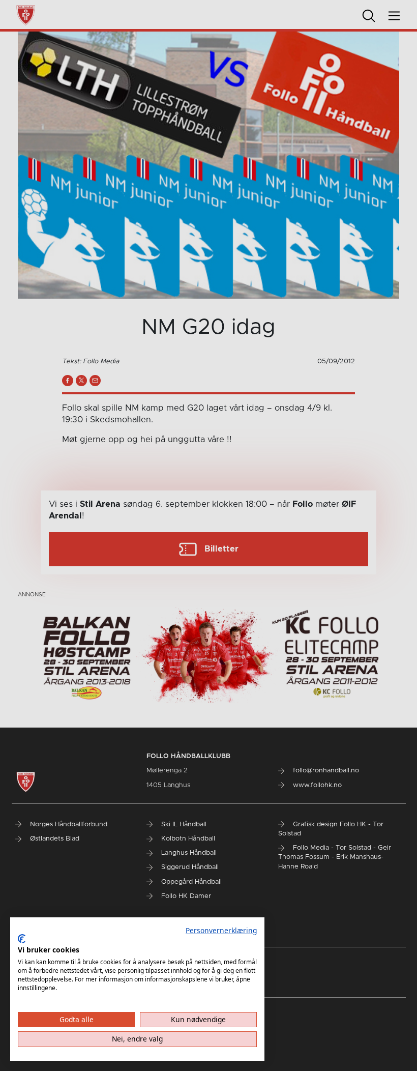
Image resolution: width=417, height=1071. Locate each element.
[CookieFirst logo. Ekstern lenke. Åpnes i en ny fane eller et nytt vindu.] (21, 938)
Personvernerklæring (221, 930)
